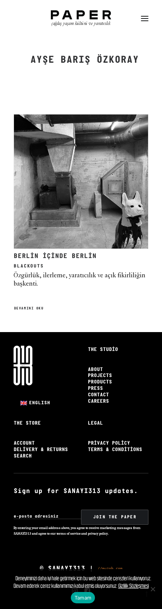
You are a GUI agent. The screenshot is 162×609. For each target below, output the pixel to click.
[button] (144, 18)
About (95, 370)
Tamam (83, 598)
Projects (100, 376)
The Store (27, 423)
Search (23, 456)
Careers (98, 401)
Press (95, 388)
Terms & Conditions (115, 450)
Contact (98, 395)
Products (100, 382)
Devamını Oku (29, 309)
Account (24, 443)
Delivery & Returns (41, 450)
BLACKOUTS (29, 266)
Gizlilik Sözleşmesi (133, 586)
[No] (152, 589)
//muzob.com (110, 568)
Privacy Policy (109, 443)
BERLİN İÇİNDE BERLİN (55, 256)
